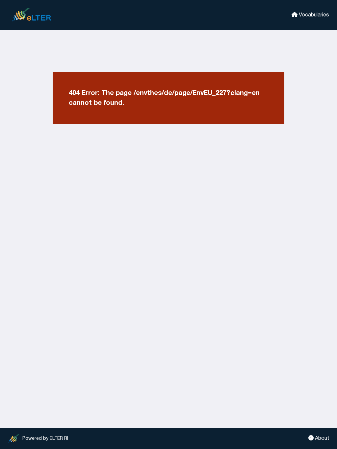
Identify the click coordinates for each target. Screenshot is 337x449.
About (321, 438)
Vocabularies (313, 15)
